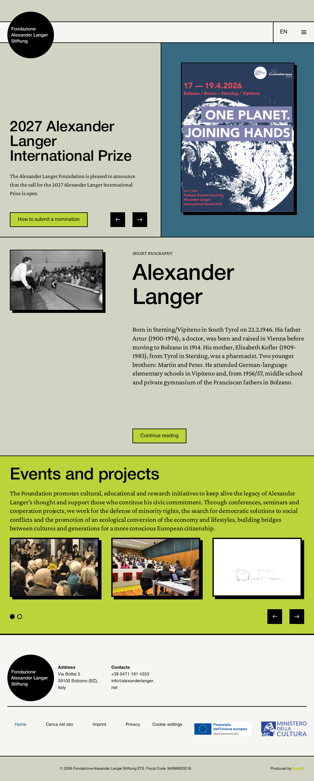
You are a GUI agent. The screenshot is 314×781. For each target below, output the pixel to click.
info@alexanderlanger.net (132, 684)
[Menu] (304, 32)
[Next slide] (139, 219)
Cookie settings (167, 725)
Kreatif (298, 768)
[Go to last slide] (117, 219)
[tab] (12, 616)
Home (20, 725)
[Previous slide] (274, 616)
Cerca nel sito (59, 725)
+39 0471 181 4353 (130, 674)
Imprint (99, 725)
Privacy (133, 725)
